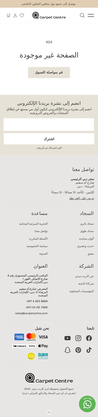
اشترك (49, 139)
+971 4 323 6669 (37, 301)
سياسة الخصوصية (37, 246)
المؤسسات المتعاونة (81, 291)
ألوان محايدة (86, 238)
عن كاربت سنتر (84, 276)
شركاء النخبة (86, 283)
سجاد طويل (87, 231)
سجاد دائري (87, 223)
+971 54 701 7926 (37, 307)
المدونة (43, 253)
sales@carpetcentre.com (31, 313)
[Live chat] (87, 404)
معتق (91, 253)
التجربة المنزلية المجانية (33, 223)
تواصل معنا (41, 231)
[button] (8, 15)
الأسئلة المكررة (38, 238)
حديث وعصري (85, 246)
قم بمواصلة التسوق (49, 72)
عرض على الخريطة (81, 198)
